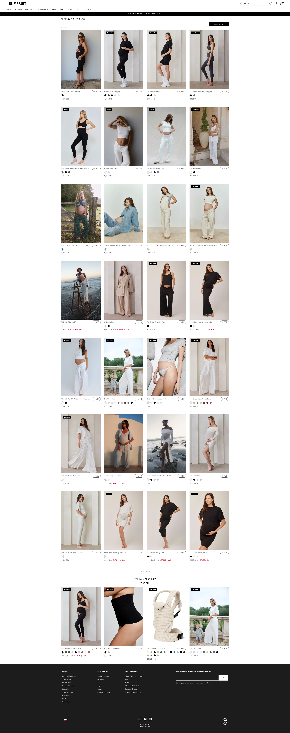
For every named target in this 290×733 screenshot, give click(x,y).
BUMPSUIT (147, 724)
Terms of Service (67, 692)
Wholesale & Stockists (132, 686)
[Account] (276, 3)
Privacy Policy (66, 696)
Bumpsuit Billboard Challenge (72, 686)
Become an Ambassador (133, 692)
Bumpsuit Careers (131, 689)
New (9, 9)
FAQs (64, 699)
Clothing (18, 9)
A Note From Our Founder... (134, 676)
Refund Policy (66, 683)
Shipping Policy (67, 679)
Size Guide (65, 689)
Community (88, 9)
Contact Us (66, 702)
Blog (98, 686)
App (98, 683)
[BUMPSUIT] (17, 3)
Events (127, 683)
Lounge (70, 9)
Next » (148, 571)
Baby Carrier (57, 9)
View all (145, 583)
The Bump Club (102, 679)
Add (97, 91)
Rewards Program (103, 676)
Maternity (29, 9)
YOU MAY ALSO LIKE (145, 579)
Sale (79, 9)
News (127, 679)
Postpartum (43, 9)
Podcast (99, 689)
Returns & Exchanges (69, 676)
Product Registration (104, 692)
